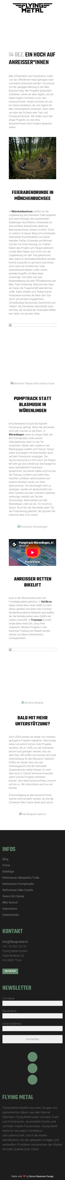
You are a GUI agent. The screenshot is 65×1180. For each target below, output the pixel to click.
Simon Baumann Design (41, 1176)
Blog (5, 859)
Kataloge (8, 871)
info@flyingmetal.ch (15, 942)
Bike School (10, 902)
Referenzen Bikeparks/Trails (20, 877)
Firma (6, 865)
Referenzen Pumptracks (18, 884)
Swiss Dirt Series (13, 896)
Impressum (9, 908)
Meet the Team (10, 971)
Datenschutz (10, 915)
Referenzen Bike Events (17, 890)
